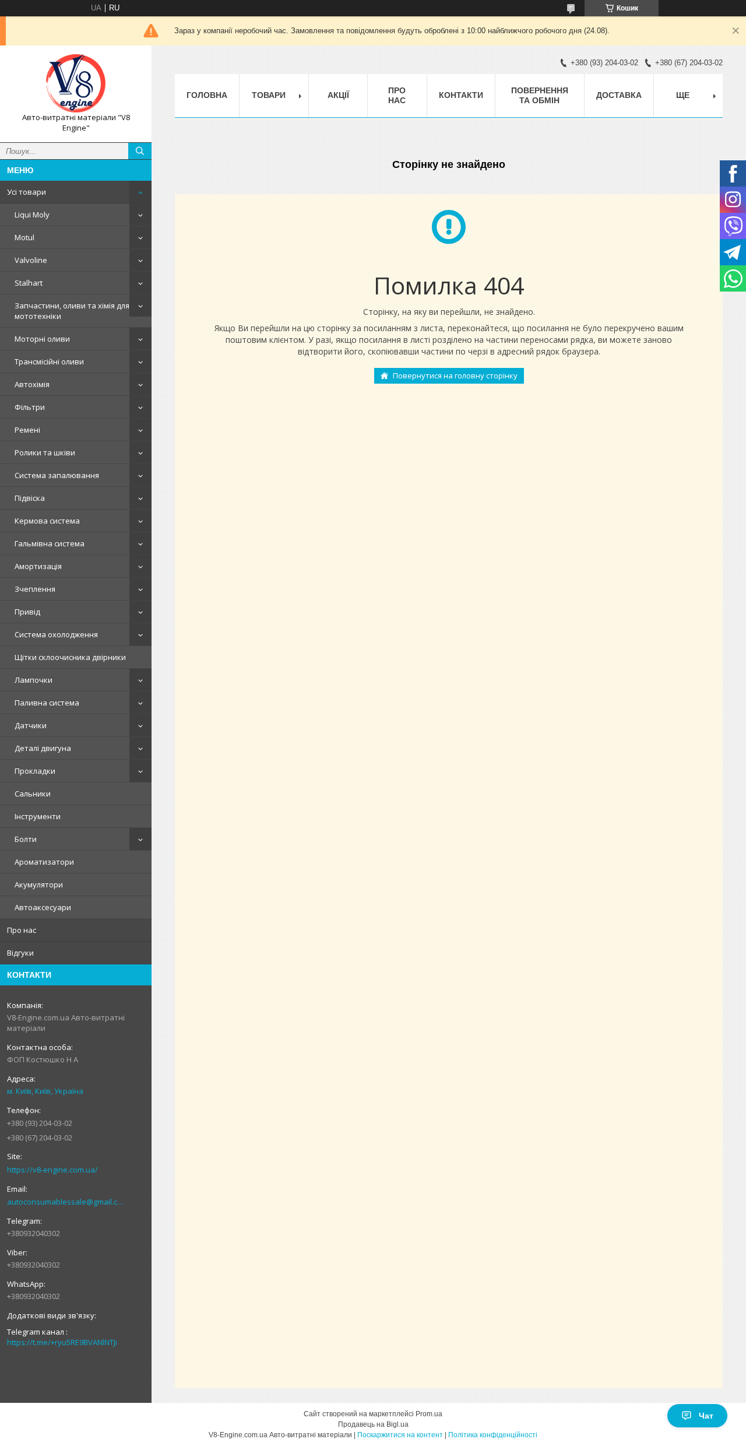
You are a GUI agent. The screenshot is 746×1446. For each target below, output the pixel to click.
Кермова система (47, 520)
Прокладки (35, 771)
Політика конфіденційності (492, 1435)
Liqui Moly (32, 214)
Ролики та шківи (45, 452)
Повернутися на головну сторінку (455, 375)
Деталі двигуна (43, 748)
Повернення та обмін (539, 95)
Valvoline (31, 260)
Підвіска (30, 498)
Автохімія (32, 384)
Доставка (619, 95)
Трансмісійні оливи (49, 361)
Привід (27, 611)
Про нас (21, 930)
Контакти (461, 95)
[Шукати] (140, 151)
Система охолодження (56, 634)
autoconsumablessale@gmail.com (66, 1201)
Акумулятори (39, 884)
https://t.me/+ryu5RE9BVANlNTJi (62, 1342)
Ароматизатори (44, 862)
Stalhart (29, 283)
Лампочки (33, 680)
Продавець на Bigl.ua (373, 1424)
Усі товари (26, 192)
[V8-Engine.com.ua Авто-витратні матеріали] (76, 83)
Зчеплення (35, 589)
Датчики (31, 725)
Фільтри (30, 407)
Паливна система (47, 702)
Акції (338, 95)
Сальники (33, 793)
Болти (26, 839)
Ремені (27, 429)
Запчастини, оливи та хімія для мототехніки (72, 310)
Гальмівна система (50, 543)
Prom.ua (429, 1414)
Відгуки (20, 952)
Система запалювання (57, 475)
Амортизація (38, 566)
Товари (269, 95)
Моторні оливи (42, 339)
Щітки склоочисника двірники (70, 657)
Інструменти (38, 816)
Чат (706, 1415)
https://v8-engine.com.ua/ (52, 1169)
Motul (24, 237)
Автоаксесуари (43, 907)
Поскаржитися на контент (400, 1435)
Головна (206, 95)
